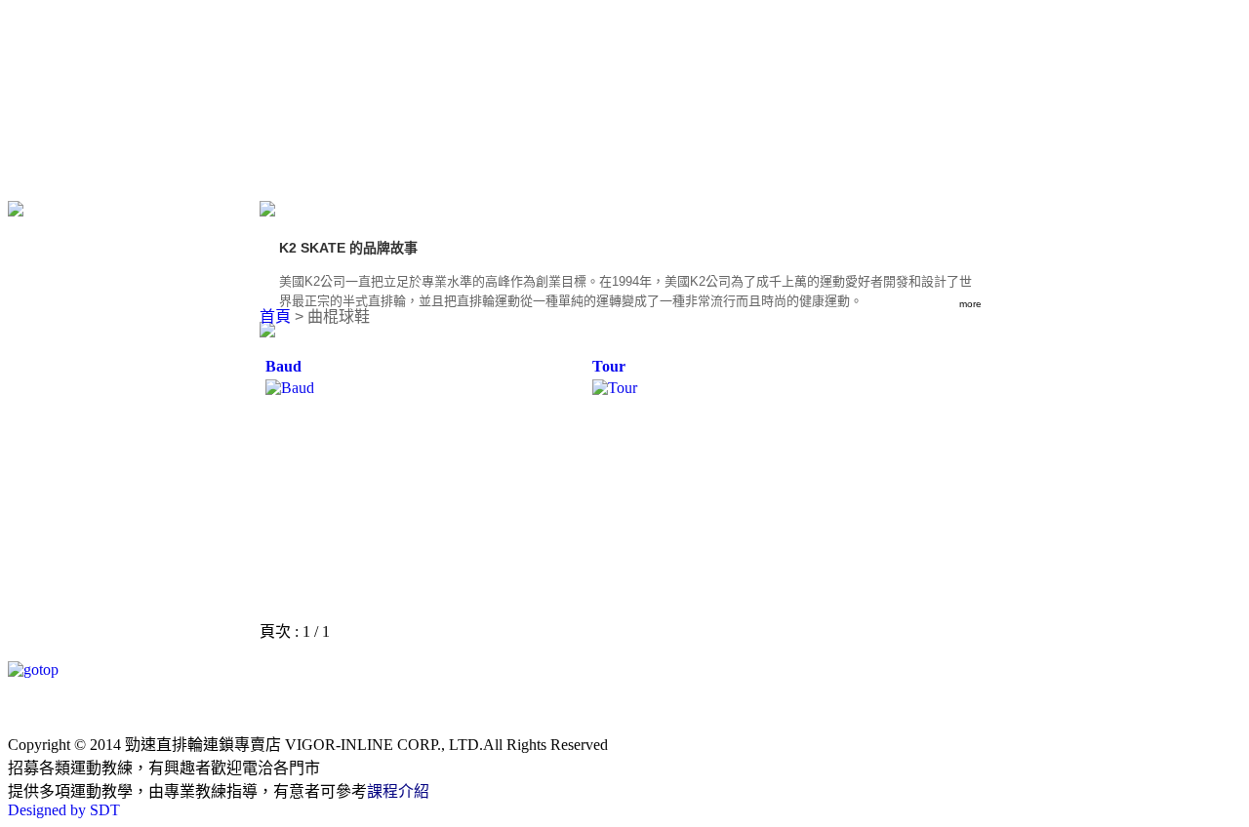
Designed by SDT (64, 810)
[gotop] (33, 669)
